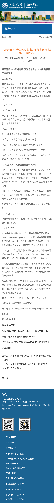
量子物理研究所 (12, 463)
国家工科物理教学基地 (15, 478)
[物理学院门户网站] (22, 5)
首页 (41, 37)
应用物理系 (10, 442)
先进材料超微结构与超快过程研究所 (20, 459)
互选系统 (9, 499)
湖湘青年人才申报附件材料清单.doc (18, 336)
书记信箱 (9, 495)
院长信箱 (20, 495)
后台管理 (20, 499)
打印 (30, 61)
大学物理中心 (11, 448)
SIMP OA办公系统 (13, 489)
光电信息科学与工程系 (15, 454)
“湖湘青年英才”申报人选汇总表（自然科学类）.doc (25, 331)
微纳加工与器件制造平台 (15, 468)
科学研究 (48, 37)
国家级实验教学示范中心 (15, 484)
